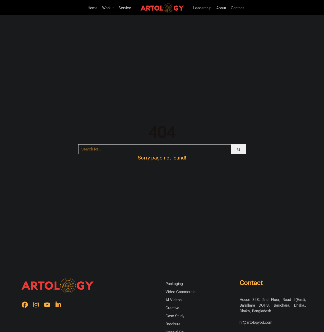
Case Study (175, 316)
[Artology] (162, 7)
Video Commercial (181, 292)
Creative (172, 308)
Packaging (174, 284)
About (221, 8)
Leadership (202, 8)
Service (125, 8)
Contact (237, 8)
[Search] (238, 149)
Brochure (173, 324)
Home (92, 8)
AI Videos (174, 300)
